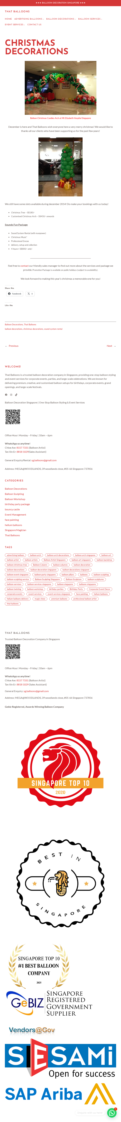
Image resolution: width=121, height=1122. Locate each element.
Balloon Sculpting (14, 493)
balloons (84, 574)
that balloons (13, 603)
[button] (112, 1113)
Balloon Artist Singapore (55, 560)
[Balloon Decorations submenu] (75, 19)
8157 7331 (22, 447)
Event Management (15, 514)
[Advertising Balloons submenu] (43, 19)
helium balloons (13, 524)
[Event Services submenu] (24, 24)
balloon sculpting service (18, 579)
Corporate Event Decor (99, 589)
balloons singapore (87, 584)
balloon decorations (13, 329)
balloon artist (13, 560)
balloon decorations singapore (76, 569)
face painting (12, 519)
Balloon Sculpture (73, 579)
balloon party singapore (45, 574)
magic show (40, 598)
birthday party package (17, 504)
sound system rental (53, 329)
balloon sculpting (101, 574)
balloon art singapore (81, 560)
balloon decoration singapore (43, 569)
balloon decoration (82, 565)
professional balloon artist (85, 598)
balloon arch (35, 555)
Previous (13, 345)
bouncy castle (12, 509)
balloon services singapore (39, 584)
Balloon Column (40, 565)
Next (109, 345)
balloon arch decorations (58, 555)
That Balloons (17, 11)
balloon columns (60, 565)
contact (24, 265)
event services (35, 594)
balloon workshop (35, 589)
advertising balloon (15, 555)
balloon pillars (68, 574)
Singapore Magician (15, 529)
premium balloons (59, 598)
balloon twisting (14, 589)
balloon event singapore (17, 574)
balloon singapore (65, 584)
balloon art (106, 555)
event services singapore (59, 594)
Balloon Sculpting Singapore (47, 579)
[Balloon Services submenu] (101, 19)
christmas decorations (33, 329)
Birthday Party (76, 589)
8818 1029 (23, 451)
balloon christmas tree (17, 565)
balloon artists (31, 560)
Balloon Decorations (14, 324)
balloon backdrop (104, 560)
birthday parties (56, 589)
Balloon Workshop (15, 499)
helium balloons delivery (18, 598)
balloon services (14, 584)
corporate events (14, 594)
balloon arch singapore (85, 555)
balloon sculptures (96, 579)
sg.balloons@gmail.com (44, 460)
